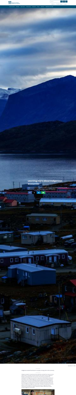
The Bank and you (59, 4)
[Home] (14, 2)
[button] (30, 192)
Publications (28, 6)
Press (38, 6)
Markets (17, 6)
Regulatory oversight (49, 6)
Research (34, 6)
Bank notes (23, 6)
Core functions (12, 6)
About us (53, 4)
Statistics (42, 6)
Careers (65, 4)
